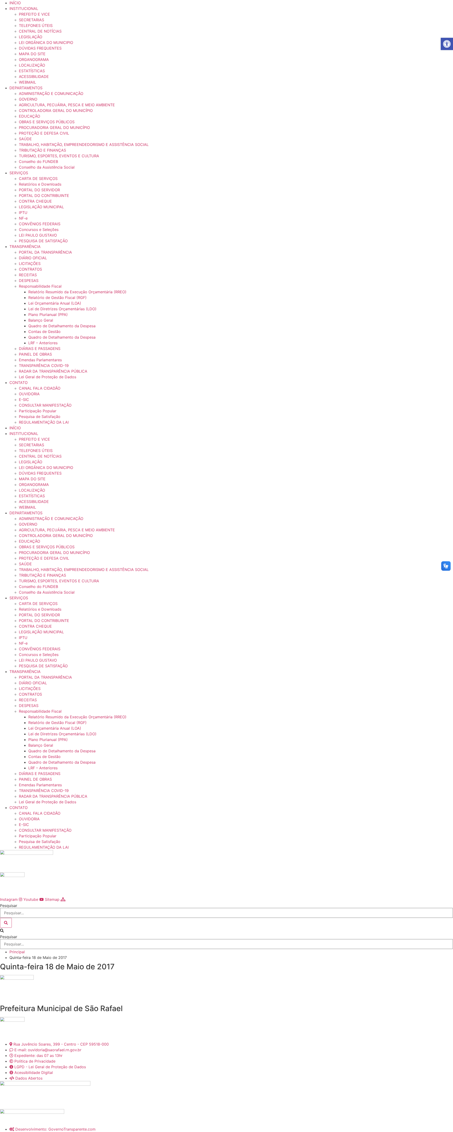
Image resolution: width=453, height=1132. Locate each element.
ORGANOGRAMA (34, 59)
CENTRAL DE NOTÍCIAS (40, 31)
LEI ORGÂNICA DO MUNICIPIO (46, 42)
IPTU (23, 212)
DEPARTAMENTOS (25, 87)
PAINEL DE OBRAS (35, 354)
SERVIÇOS (18, 172)
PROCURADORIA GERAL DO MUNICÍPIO (54, 127)
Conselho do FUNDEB (38, 161)
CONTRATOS (30, 269)
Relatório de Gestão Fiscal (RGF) (57, 297)
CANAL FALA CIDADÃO (39, 388)
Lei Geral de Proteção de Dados (47, 376)
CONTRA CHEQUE (35, 201)
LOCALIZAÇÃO (32, 65)
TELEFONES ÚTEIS (36, 25)
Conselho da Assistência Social (47, 167)
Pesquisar (8, 905)
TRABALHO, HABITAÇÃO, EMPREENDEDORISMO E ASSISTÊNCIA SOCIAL (84, 144)
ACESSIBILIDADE (34, 76)
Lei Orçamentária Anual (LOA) (54, 303)
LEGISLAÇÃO (30, 36)
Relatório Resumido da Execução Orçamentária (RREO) (77, 291)
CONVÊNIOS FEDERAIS (39, 223)
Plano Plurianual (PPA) (48, 314)
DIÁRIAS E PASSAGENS (39, 348)
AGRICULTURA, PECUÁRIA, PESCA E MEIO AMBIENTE (67, 104)
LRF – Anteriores (43, 342)
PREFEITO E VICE (34, 14)
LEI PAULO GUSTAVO (38, 235)
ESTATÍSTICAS (32, 70)
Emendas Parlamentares (40, 359)
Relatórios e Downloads (40, 184)
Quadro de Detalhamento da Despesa (62, 325)
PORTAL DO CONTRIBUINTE (44, 195)
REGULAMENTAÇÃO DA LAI (44, 422)
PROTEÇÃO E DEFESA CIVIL (44, 133)
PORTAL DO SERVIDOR (39, 189)
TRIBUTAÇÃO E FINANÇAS (42, 150)
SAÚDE (25, 138)
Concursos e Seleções (39, 229)
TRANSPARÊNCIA (25, 246)
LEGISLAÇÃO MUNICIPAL (41, 206)
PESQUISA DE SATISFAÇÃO (43, 240)
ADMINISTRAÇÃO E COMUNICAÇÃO (51, 93)
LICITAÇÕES (30, 263)
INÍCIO (15, 2)
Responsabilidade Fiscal (40, 286)
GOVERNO (28, 99)
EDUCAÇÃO (29, 116)
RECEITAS (28, 274)
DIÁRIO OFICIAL (33, 257)
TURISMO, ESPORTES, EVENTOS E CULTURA (59, 155)
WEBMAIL (27, 82)
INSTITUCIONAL (23, 8)
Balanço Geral (40, 320)
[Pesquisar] (6, 923)
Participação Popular (37, 411)
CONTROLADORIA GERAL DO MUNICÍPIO (56, 110)
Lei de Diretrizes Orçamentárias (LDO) (62, 308)
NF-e (23, 218)
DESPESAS (28, 280)
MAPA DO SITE (32, 53)
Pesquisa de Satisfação (39, 416)
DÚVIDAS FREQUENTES (40, 48)
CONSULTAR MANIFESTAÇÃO (45, 405)
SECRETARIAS (31, 19)
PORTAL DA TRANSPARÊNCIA (45, 252)
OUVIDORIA (29, 394)
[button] (226, 930)
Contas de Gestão (44, 331)
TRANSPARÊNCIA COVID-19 (44, 365)
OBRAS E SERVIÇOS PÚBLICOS (47, 121)
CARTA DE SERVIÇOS (38, 178)
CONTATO (18, 382)
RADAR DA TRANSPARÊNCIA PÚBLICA (53, 371)
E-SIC (24, 399)
